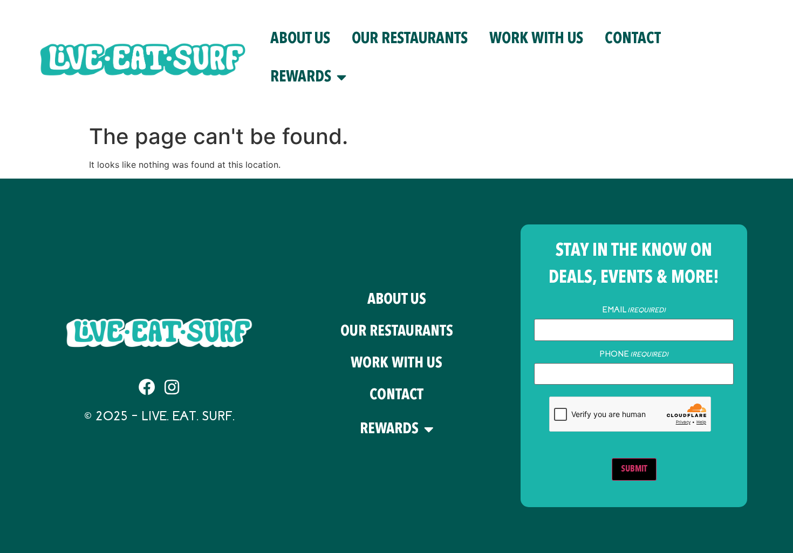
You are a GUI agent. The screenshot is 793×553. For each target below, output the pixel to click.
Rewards (300, 77)
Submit (634, 469)
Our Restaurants (410, 39)
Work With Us (536, 39)
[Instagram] (171, 387)
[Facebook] (147, 387)
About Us (300, 39)
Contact (633, 39)
